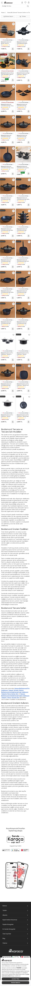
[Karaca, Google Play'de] (16, 957)
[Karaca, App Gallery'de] (25, 957)
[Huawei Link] (25, 850)
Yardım (5, 910)
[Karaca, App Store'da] (7, 957)
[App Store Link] (6, 850)
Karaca (5, 906)
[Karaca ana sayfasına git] (16, 950)
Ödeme (5, 943)
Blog (4, 938)
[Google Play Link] (15, 850)
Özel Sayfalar (7, 934)
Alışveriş (5, 915)
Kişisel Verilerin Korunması (10, 920)
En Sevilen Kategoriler (9, 929)
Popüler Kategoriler (8, 924)
